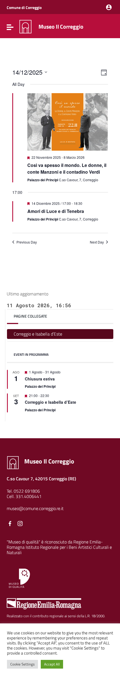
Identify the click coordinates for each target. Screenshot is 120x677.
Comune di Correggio (24, 7)
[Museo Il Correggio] (25, 26)
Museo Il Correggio (61, 26)
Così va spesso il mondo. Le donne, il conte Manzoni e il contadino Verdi (66, 168)
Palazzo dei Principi (40, 386)
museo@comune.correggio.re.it (35, 508)
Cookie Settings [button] (22, 664)
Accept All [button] (52, 664)
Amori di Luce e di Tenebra (55, 211)
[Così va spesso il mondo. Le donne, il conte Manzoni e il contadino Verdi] (67, 122)
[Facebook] (10, 523)
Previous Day (26, 242)
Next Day (97, 242)
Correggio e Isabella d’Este (38, 334)
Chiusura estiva (40, 379)
